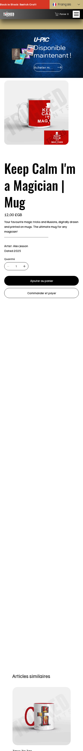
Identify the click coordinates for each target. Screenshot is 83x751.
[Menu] (76, 14)
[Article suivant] (76, 715)
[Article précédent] (6, 715)
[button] (62, 14)
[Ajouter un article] (24, 289)
